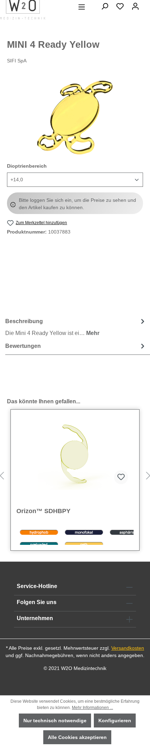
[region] (75, 117)
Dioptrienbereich (27, 166)
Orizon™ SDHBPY (43, 511)
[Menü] (81, 7)
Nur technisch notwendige (55, 720)
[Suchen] (104, 6)
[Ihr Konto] (135, 6)
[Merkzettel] (120, 6)
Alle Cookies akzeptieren (77, 737)
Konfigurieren (114, 720)
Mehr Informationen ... (92, 707)
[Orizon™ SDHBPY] (75, 455)
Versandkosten (127, 648)
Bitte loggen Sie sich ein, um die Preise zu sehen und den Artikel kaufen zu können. (77, 203)
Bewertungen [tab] (23, 346)
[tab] (76, 326)
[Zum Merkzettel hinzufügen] (121, 477)
